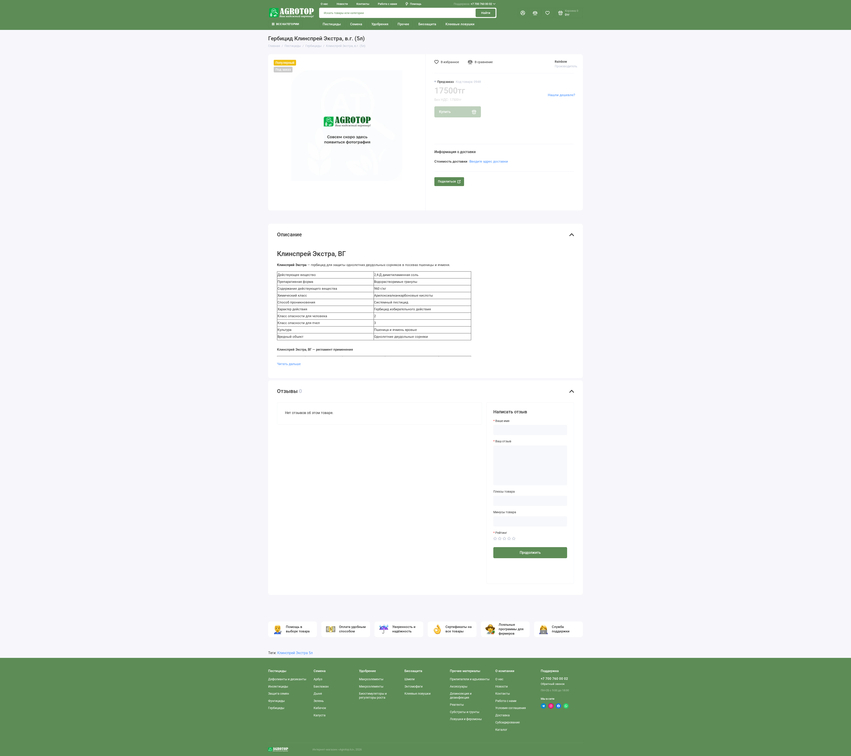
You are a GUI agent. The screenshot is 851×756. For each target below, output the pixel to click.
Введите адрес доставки (488, 161)
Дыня (318, 693)
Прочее (403, 24)
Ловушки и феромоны (466, 719)
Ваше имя (502, 421)
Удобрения (379, 24)
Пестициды (332, 24)
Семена (356, 24)
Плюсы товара (504, 491)
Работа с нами (387, 4)
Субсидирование (507, 722)
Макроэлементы (371, 679)
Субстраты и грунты (464, 712)
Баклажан (321, 686)
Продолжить (530, 552)
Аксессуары (458, 686)
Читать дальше (289, 364)
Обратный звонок (553, 684)
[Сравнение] (535, 13)
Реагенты (457, 704)
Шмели (409, 679)
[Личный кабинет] (523, 13)
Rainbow (561, 61)
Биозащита (427, 24)
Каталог (501, 729)
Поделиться (447, 181)
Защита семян (278, 693)
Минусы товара (504, 512)
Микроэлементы (371, 686)
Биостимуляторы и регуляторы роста (373, 695)
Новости (342, 4)
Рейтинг (501, 532)
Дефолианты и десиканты (287, 679)
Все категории (287, 24)
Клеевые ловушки (459, 24)
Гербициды (276, 708)
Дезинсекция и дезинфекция (461, 695)
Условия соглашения (510, 708)
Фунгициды (276, 701)
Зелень (319, 701)
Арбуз (318, 679)
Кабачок (320, 708)
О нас (324, 4)
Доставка (502, 715)
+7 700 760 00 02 (473, 4)
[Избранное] (547, 13)
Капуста (320, 715)
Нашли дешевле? (561, 95)
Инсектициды (278, 686)
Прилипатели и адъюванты (470, 679)
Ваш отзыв (503, 441)
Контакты (362, 4)
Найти (485, 13)
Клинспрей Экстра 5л (295, 653)
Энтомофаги (413, 686)
